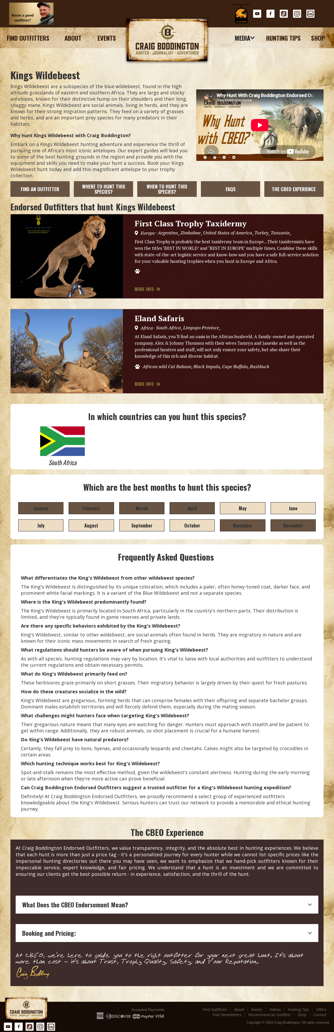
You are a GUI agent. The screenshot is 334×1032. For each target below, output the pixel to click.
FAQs (230, 189)
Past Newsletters (226, 1014)
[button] (245, 38)
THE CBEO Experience (294, 189)
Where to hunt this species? (103, 189)
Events (107, 38)
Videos (275, 1009)
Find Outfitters (28, 38)
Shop (318, 38)
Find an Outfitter (40, 189)
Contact (320, 1014)
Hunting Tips (283, 38)
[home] (167, 40)
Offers (321, 1009)
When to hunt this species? (167, 189)
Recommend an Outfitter (269, 1014)
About (72, 38)
